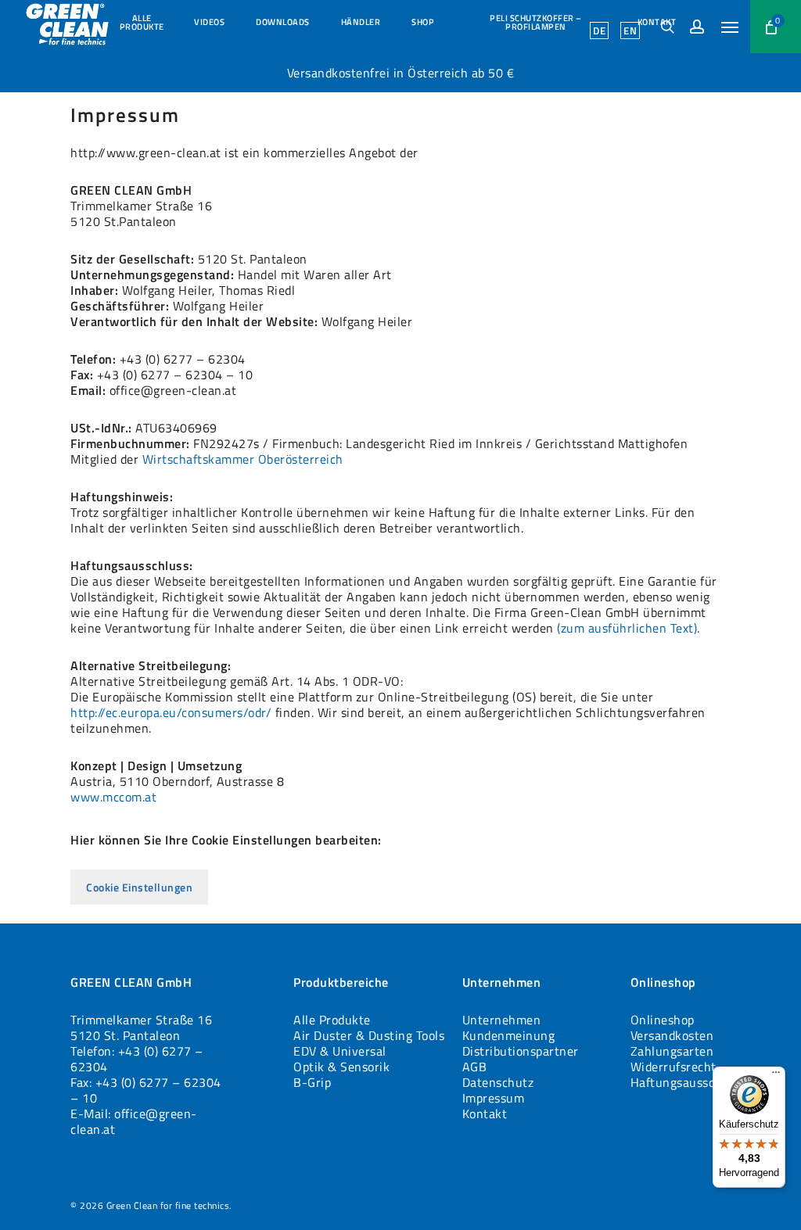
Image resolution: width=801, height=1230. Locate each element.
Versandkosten (672, 1035)
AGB (474, 1066)
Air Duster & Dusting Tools (368, 1035)
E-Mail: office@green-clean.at (133, 1121)
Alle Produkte (332, 1019)
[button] (729, 26)
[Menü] (776, 1076)
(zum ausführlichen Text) (627, 628)
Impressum (493, 1097)
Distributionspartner (520, 1051)
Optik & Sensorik (341, 1066)
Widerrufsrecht (673, 1066)
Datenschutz (498, 1082)
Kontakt (485, 1113)
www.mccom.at (113, 796)
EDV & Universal (339, 1051)
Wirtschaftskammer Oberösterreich (242, 459)
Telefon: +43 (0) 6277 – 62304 (136, 1059)
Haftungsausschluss (687, 1082)
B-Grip (312, 1082)
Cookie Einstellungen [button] (139, 887)
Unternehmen (501, 1019)
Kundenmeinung (508, 1035)
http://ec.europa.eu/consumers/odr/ (170, 712)
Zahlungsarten (672, 1051)
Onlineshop (662, 1019)
